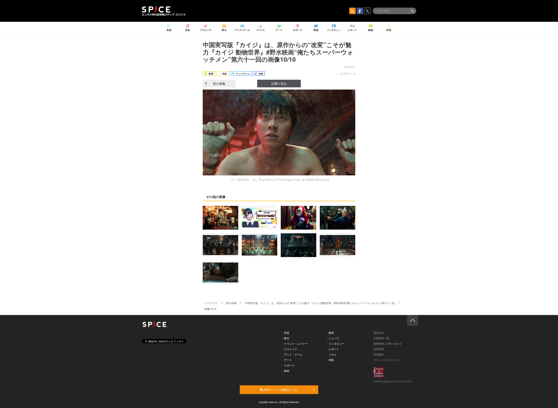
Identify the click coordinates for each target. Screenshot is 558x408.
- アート (287, 360)
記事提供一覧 (381, 338)
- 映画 (285, 370)
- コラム (332, 354)
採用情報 (378, 349)
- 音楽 (285, 332)
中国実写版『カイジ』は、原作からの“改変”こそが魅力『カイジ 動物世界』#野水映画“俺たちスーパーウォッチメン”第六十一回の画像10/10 (278, 52)
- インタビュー (335, 343)
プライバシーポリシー (386, 360)
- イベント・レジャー (295, 343)
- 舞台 (285, 338)
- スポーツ (288, 365)
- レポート (333, 349)
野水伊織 (231, 303)
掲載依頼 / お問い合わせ (387, 343)
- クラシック (289, 349)
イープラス (211, 303)
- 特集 (330, 360)
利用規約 (378, 354)
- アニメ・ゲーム (292, 354)
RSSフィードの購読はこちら (280, 389)
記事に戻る (279, 83)
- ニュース (333, 338)
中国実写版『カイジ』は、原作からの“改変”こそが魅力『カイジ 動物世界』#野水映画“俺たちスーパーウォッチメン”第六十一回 (320, 303)
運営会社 (378, 332)
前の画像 (219, 83)
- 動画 (330, 332)
